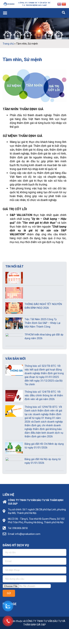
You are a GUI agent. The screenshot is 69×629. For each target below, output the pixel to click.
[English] (59, 3)
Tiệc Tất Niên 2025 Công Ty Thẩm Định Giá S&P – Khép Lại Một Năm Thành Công (42, 323)
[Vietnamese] (64, 3)
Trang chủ (8, 43)
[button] (5, 13)
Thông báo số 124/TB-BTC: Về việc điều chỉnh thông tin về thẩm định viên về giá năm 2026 (44, 395)
